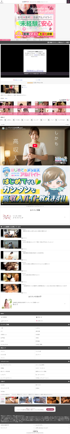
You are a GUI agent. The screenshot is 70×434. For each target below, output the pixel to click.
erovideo (3, 384)
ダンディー (38, 354)
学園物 (2, 368)
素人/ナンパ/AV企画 (5, 371)
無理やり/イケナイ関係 (41, 371)
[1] (27, 82)
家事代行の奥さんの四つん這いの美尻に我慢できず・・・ (36, 231)
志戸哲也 (3, 337)
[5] (32, 82)
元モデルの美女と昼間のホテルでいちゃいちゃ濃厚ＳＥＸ (36, 263)
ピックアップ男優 (5, 324)
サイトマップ (4, 427)
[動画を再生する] (11, 89)
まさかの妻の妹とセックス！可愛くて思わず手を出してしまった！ (38, 242)
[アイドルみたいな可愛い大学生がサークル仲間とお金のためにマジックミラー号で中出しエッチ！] (25, 400)
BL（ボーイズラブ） (40, 374)
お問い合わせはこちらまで (42, 427)
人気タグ (3, 381)
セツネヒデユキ (4, 344)
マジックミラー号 (5, 388)
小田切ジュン (4, 334)
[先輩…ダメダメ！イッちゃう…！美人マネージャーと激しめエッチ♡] (11, 400)
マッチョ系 (38, 351)
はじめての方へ (39, 425)
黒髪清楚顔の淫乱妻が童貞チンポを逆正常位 (33, 253)
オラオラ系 (3, 354)
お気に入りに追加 (18, 80)
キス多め (9, 119)
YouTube (3, 391)
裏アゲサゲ (38, 384)
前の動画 (3, 124)
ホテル (62, 119)
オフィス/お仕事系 (40, 364)
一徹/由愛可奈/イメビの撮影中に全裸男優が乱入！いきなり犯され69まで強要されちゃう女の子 (45, 285)
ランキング (5, 320)
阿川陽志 (38, 341)
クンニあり (18, 119)
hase (6, 98)
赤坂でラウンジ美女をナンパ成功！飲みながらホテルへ (13, 415)
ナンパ (36, 119)
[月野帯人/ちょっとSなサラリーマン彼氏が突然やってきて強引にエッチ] (53, 400)
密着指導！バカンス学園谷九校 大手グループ (35, 73)
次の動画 (67, 124)
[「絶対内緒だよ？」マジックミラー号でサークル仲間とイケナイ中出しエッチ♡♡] (39, 400)
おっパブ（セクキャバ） (6, 378)
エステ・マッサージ (40, 368)
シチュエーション (5, 361)
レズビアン (3, 374)
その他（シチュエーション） (42, 378)
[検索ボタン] (68, 1)
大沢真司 (38, 334)
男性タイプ (3, 347)
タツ (2, 331)
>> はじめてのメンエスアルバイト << (35, 206)
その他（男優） (39, 344)
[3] (30, 82)
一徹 (2, 328)
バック (43, 119)
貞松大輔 (38, 331)
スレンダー (27, 119)
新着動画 (5, 317)
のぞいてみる (50, 409)
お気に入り (40, 320)
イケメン (3, 351)
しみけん (38, 328)
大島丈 (37, 337)
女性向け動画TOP (5, 425)
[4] (31, 82)
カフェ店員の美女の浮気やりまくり (31, 274)
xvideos (37, 388)
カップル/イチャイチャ (6, 364)
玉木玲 (2, 341)
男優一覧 (40, 317)
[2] (29, 82)
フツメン (3, 358)
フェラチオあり (53, 119)
